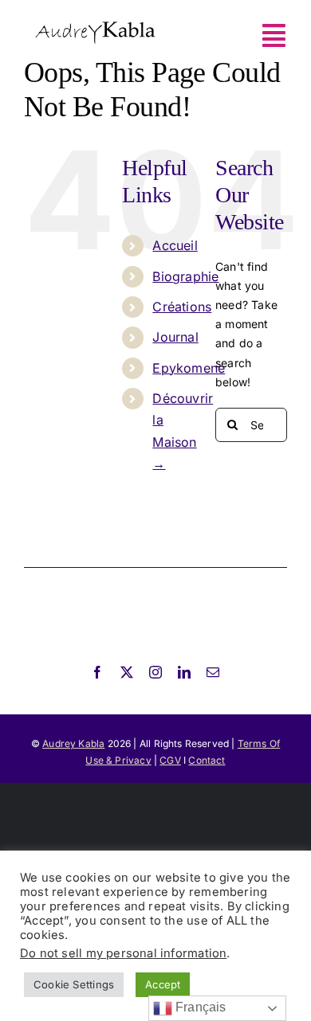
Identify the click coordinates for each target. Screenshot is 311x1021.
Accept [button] (162, 984)
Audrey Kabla (73, 743)
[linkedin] (184, 672)
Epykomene (188, 368)
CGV (170, 760)
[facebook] (97, 672)
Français (199, 1007)
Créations (181, 307)
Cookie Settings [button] (73, 984)
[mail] (213, 672)
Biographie (185, 276)
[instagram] (155, 672)
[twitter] (126, 672)
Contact (206, 760)
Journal (175, 337)
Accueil (174, 245)
